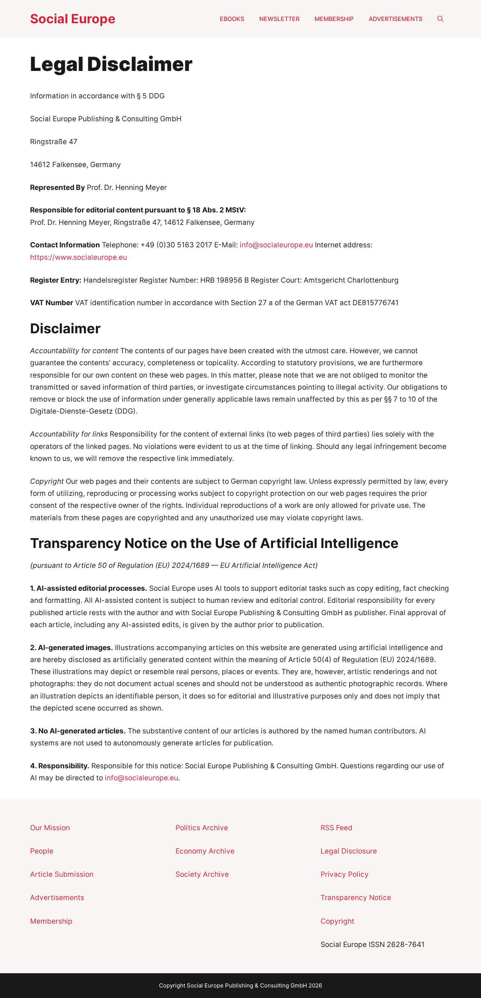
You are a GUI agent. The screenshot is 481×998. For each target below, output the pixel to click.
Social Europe (72, 18)
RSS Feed (336, 827)
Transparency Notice (356, 897)
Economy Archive (204, 851)
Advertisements (395, 19)
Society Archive (202, 874)
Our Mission (50, 827)
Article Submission (62, 874)
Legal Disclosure (349, 851)
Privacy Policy (345, 874)
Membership (334, 19)
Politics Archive (201, 827)
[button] (440, 19)
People (41, 851)
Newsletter (279, 19)
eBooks (232, 19)
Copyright (337, 921)
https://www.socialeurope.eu (78, 257)
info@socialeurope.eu (276, 245)
